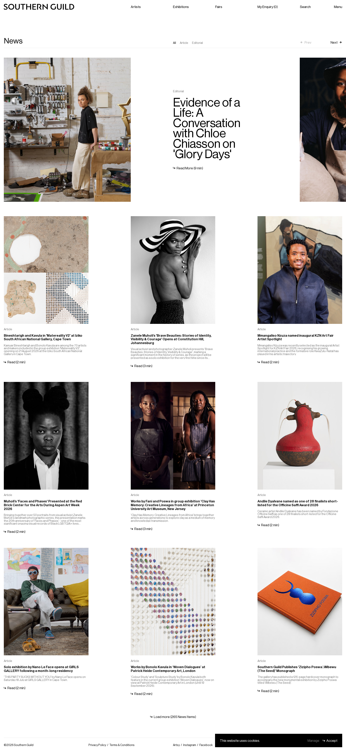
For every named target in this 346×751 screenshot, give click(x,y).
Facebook (206, 744)
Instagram (189, 744)
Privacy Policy (97, 744)
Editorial (197, 42)
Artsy (176, 744)
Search (305, 6)
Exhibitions (181, 6)
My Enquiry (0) (267, 6)
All (174, 42)
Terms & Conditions (122, 744)
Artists (136, 6)
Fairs (218, 6)
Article (184, 42)
